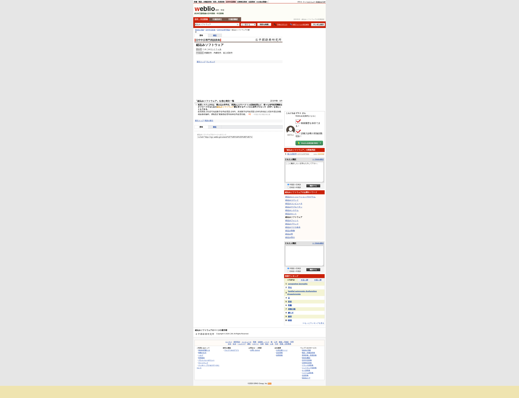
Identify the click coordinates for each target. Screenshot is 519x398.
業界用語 (237, 342)
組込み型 (289, 234)
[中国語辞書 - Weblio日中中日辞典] (204, 10)
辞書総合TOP (320, 2)
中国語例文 (217, 19)
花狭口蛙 (292, 309)
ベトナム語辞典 (307, 373)
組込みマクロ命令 (292, 227)
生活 (234, 344)
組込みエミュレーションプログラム (300, 197)
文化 (229, 344)
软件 (210, 53)
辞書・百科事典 (285, 344)
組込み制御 (290, 230)
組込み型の (290, 237)
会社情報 (279, 353)
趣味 (249, 344)
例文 (215, 35)
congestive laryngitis (297, 284)
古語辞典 (251, 2)
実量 (290, 305)
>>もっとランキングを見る (313, 323)
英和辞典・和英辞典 (309, 355)
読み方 (199, 49)
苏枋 (290, 301)
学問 (292, 342)
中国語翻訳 (233, 19)
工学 (275, 342)
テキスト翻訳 (290, 159)
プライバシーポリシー (206, 360)
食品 (266, 344)
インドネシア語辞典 (309, 368)
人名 (271, 344)
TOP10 (291, 280)
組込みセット (291, 214)
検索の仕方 (202, 353)
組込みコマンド (292, 200)
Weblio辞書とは (204, 350)
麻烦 (290, 320)
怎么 (290, 287)
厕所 (290, 316)
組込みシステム (292, 210)
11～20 (304, 280)
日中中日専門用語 (223, 30)
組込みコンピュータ (293, 203)
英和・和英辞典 (218, 2)
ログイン (310, 2)
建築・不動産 (284, 342)
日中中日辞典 (231, 2)
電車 (254, 342)
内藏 (206, 53)
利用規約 (201, 358)
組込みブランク (292, 224)
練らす (291, 313)
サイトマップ (203, 363)
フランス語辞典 (307, 365)
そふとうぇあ (215, 49)
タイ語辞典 (306, 370)
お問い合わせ (255, 350)
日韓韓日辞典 (242, 2)
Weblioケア (306, 378)
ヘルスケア (242, 344)
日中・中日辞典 (201, 19)
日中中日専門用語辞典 (208, 40)
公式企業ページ (281, 350)
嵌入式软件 (228, 53)
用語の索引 (208, 121)
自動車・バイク (263, 342)
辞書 (195, 2)
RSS (269, 383)
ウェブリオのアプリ (231, 350)
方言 (276, 344)
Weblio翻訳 (306, 358)
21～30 (317, 280)
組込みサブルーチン (293, 207)
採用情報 (279, 355)
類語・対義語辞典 (205, 2)
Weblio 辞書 (199, 30)
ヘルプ (200, 355)
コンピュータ (246, 342)
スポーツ (255, 344)
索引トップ (201, 62)
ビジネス (228, 342)
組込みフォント (292, 220)
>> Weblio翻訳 (318, 159)
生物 (262, 344)
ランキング (210, 62)
